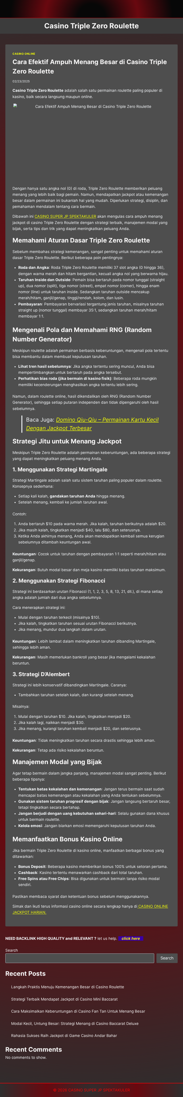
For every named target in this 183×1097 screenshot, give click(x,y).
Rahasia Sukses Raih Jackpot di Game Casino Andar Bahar (64, 1035)
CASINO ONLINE (23, 53)
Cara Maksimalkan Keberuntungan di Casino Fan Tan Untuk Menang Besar (78, 1011)
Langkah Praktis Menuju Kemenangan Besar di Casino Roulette (67, 987)
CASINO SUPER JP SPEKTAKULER (99, 1090)
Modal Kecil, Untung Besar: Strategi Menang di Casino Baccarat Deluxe (75, 1023)
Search (11, 950)
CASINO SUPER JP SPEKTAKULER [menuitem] (65, 216)
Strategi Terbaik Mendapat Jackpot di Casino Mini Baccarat (64, 999)
